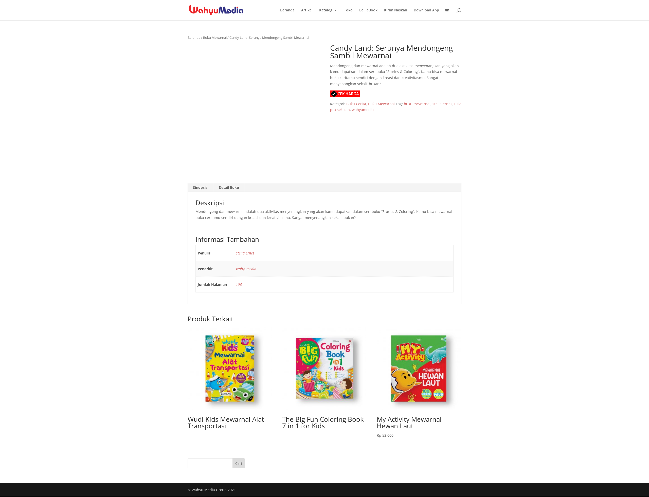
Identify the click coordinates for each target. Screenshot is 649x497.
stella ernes (442, 103)
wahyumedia (363, 109)
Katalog (325, 10)
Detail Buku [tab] (229, 187)
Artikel (307, 10)
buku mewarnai (417, 103)
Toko (348, 10)
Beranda (287, 10)
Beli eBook (368, 10)
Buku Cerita (356, 103)
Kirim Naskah (395, 10)
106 (239, 284)
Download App (426, 10)
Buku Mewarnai (215, 37)
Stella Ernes (245, 253)
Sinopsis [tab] (200, 187)
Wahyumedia (246, 268)
